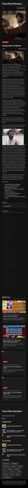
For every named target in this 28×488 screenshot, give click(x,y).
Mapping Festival (9, 267)
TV (6, 285)
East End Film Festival (10, 229)
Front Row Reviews (12, 3)
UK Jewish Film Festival (11, 286)
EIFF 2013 (7, 235)
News (6, 271)
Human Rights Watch (10, 248)
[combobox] (21, 8)
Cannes (7, 223)
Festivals (7, 242)
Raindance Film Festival (11, 276)
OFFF (6, 273)
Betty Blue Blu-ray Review (11, 187)
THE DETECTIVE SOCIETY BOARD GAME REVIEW (12, 367)
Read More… (6, 321)
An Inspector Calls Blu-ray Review (12, 184)
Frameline (7, 245)
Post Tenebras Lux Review (11, 195)
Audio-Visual (8, 214)
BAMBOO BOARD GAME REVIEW (10, 316)
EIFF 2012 (7, 233)
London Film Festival (10, 262)
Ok (14, 485)
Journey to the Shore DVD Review (12, 193)
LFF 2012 (7, 254)
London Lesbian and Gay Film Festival (15, 264)
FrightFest (7, 247)
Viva (6, 290)
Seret (6, 280)
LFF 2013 (7, 255)
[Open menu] (3, 8)
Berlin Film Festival (10, 217)
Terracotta (7, 283)
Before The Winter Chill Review (12, 186)
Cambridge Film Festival (11, 221)
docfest (7, 226)
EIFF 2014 (7, 236)
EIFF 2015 (7, 238)
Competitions (8, 224)
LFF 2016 (7, 259)
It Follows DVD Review (10, 192)
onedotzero (8, 274)
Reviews (7, 278)
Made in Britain (9, 266)
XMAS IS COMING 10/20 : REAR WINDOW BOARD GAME (12, 393)
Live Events (8, 261)
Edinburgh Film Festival (11, 231)
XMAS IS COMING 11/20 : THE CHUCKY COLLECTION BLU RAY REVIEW (12, 341)
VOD (6, 292)
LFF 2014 (7, 257)
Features (7, 240)
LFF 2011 (7, 252)
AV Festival (8, 216)
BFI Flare (7, 219)
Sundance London (9, 281)
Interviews (7, 250)
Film (6, 243)
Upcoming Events (9, 288)
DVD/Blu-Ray (5, 42)
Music (6, 269)
